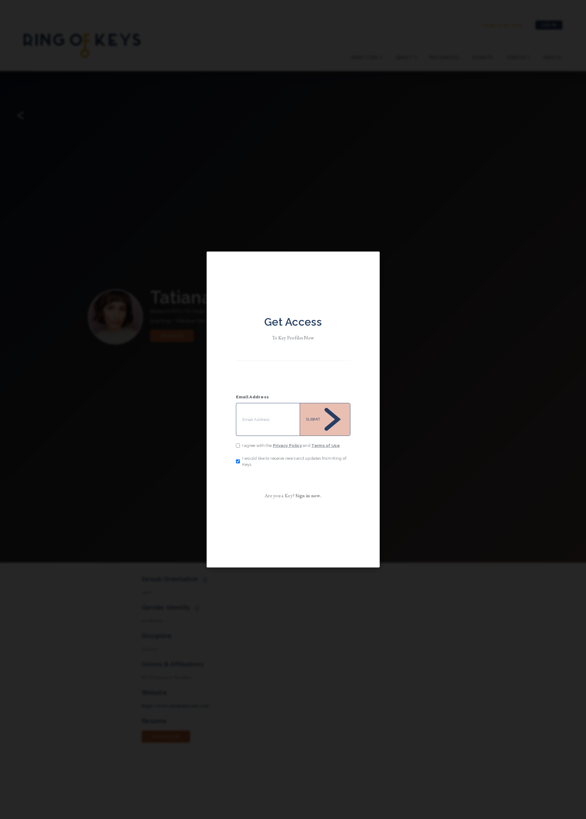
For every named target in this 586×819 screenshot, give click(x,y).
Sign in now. (308, 495)
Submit (313, 419)
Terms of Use (325, 445)
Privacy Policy (287, 445)
